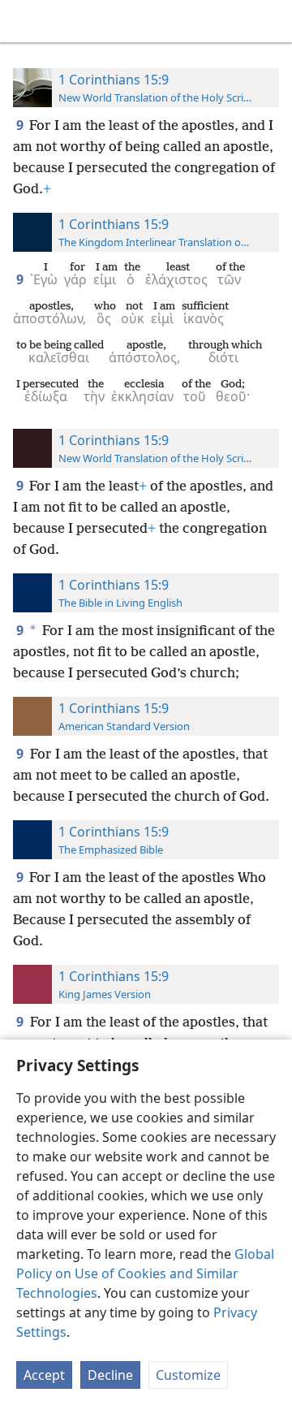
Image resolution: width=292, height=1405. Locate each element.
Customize (188, 1375)
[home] (24, 21)
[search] (272, 21)
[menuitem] (24, 21)
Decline (110, 1375)
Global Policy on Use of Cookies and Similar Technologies (145, 1273)
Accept (44, 1375)
